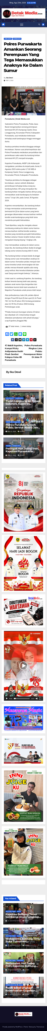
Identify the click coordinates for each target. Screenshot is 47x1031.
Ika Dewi (9, 78)
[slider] (22, 698)
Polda (20, 985)
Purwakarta (17, 38)
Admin (22, 407)
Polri (19, 911)
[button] (39, 24)
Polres (8, 422)
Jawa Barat (7, 38)
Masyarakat (10, 398)
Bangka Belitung (11, 985)
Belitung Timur (10, 911)
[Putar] (7, 698)
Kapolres (20, 960)
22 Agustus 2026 (14, 921)
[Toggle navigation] (22, 24)
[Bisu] (37, 698)
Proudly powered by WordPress (13, 1027)
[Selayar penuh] (40, 698)
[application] (23, 666)
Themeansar (40, 1027)
